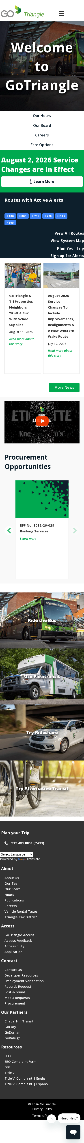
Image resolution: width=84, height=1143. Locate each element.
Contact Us (13, 969)
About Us (11, 877)
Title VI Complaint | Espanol (26, 1084)
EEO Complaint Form (20, 1061)
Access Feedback (18, 940)
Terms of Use (42, 1115)
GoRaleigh (12, 1038)
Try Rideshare (42, 732)
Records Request (17, 986)
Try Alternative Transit (42, 788)
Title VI (9, 1072)
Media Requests (17, 997)
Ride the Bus (42, 620)
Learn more (28, 538)
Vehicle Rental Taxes (21, 911)
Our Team (12, 883)
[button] (8, 530)
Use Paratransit (42, 676)
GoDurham (13, 1032)
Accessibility (14, 946)
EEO (7, 1056)
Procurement (14, 1003)
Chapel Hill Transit (19, 1021)
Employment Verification (24, 981)
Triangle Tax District (20, 917)
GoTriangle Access (19, 935)
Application (13, 951)
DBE (7, 1067)
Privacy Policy (42, 1109)
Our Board (12, 889)
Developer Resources (21, 975)
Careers (10, 905)
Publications (14, 900)
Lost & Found (14, 992)
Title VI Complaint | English (25, 1078)
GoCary (10, 1026)
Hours (9, 894)
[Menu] (61, 13)
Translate (33, 859)
